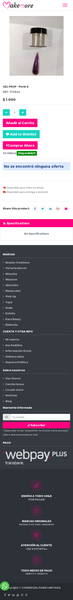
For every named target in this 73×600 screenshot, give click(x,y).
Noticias (11, 395)
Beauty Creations (17, 262)
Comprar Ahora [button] (21, 145)
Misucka (11, 273)
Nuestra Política (16, 362)
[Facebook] (5, 594)
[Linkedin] (13, 594)
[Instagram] (22, 594)
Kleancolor (13, 290)
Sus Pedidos (13, 345)
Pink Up (10, 296)
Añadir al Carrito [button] (20, 123)
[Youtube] (18, 594)
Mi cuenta (12, 339)
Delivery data (14, 356)
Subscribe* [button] (37, 425)
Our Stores (13, 378)
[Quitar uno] (6, 112)
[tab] (36, 223)
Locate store (14, 389)
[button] (21, 134)
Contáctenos (14, 384)
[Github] (26, 594)
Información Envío (18, 350)
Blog (8, 401)
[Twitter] (9, 594)
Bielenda (11, 324)
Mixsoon (11, 279)
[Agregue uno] (22, 112)
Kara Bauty (13, 319)
